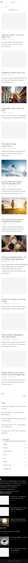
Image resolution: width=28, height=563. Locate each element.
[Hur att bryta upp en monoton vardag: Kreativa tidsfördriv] (14, 205)
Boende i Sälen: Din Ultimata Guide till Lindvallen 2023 (11, 183)
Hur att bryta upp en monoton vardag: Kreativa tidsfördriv (12, 220)
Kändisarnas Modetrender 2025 (13, 73)
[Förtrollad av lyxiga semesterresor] (14, 130)
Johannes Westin (6, 303)
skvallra (4, 39)
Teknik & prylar (14, 465)
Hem (2, 6)
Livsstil (2, 32)
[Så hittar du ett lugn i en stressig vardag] (14, 285)
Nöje (14, 458)
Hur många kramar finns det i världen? (10, 531)
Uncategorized (14, 468)
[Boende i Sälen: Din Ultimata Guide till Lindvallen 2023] (14, 168)
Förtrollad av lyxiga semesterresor (8, 145)
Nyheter (14, 461)
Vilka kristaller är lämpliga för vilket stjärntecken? (12, 336)
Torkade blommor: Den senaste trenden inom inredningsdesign (13, 373)
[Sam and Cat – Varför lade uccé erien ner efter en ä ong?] (4, 500)
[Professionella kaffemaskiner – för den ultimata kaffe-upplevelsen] (14, 243)
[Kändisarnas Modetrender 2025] (14, 59)
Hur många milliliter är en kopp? (18, 537)
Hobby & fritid (14, 451)
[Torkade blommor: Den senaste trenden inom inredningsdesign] (14, 359)
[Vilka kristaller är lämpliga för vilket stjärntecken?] (14, 321)
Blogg (2, 179)
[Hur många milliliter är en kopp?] (4, 541)
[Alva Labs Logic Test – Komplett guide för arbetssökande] (4, 511)
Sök (2, 393)
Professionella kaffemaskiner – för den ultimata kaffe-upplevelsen (14, 258)
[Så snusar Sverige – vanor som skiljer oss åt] (14, 21)
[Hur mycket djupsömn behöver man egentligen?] (4, 552)
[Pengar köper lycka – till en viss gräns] (14, 94)
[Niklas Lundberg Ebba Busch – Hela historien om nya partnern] (4, 522)
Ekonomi (14, 448)
